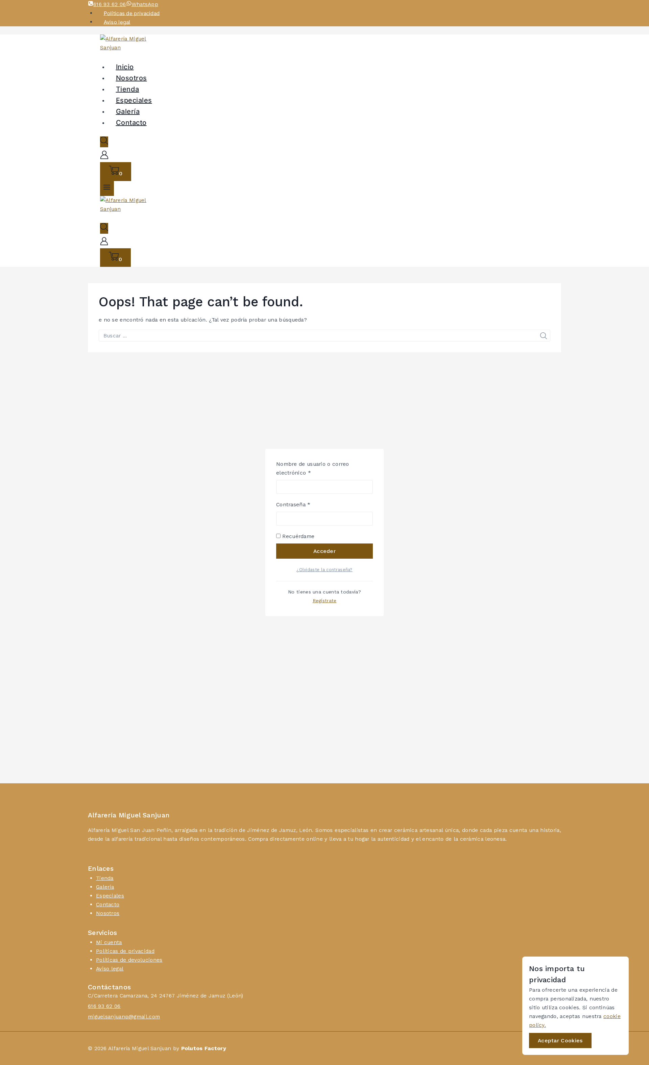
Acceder (324, 551)
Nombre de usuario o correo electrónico (312, 468)
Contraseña (307, 504)
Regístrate (325, 601)
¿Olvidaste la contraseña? (324, 569)
